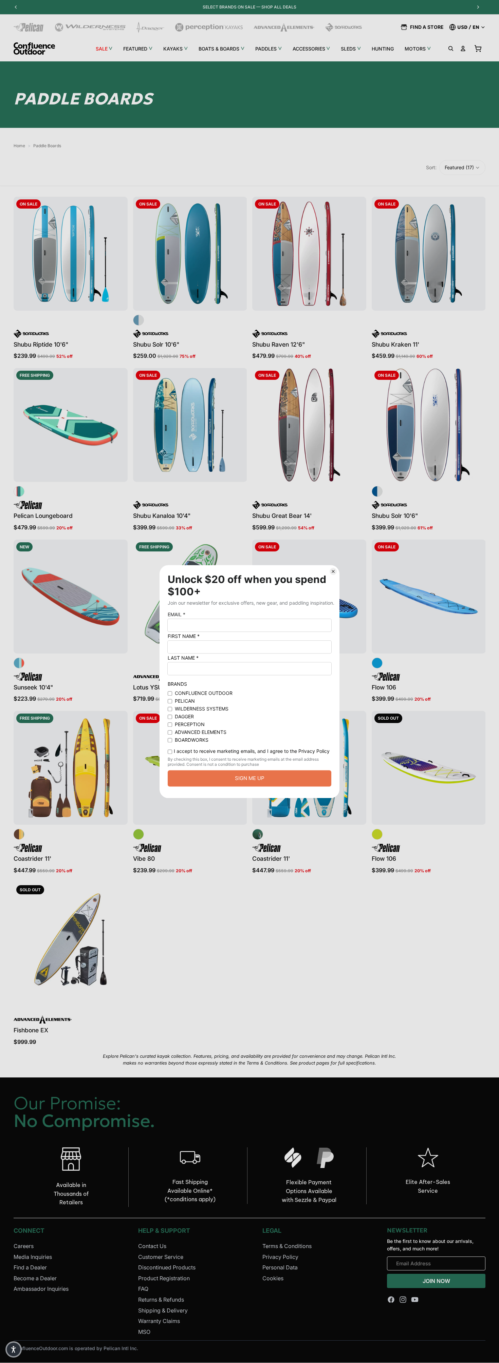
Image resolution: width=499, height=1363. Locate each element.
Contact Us (152, 1246)
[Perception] (209, 27)
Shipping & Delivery (163, 1310)
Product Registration (164, 1278)
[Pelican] (29, 27)
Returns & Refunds (161, 1299)
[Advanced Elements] (284, 27)
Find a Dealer (30, 1267)
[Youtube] (415, 1300)
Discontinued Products (167, 1267)
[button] (462, 167)
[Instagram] (403, 1300)
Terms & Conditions (287, 1246)
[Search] (450, 48)
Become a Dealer (35, 1278)
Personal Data (280, 1267)
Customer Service (160, 1256)
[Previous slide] (24, 253)
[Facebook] (391, 1300)
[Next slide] (117, 253)
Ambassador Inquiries (41, 1289)
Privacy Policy (280, 1256)
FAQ (143, 1289)
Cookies (272, 1278)
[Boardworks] (343, 27)
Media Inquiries (33, 1256)
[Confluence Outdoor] (34, 48)
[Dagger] (150, 27)
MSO (144, 1331)
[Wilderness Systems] (90, 27)
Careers (24, 1246)
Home (19, 145)
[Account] (463, 48)
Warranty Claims (159, 1321)
